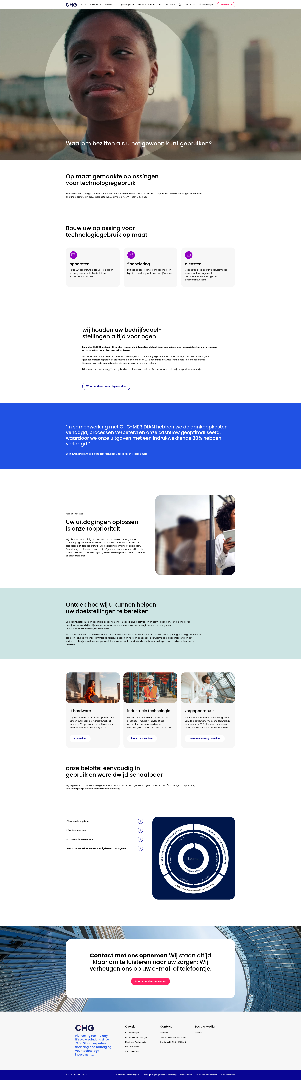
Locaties (164, 1032)
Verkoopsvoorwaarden (206, 1074)
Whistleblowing (228, 1074)
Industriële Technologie (136, 1037)
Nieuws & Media (132, 1046)
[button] (104, 821)
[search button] (180, 4)
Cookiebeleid (186, 1074)
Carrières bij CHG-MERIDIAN (173, 1042)
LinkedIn (198, 1032)
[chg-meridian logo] (71, 5)
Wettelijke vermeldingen (127, 1074)
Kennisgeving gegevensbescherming (159, 1074)
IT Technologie (132, 1032)
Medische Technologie (135, 1042)
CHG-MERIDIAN (132, 1051)
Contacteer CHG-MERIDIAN (173, 1037)
